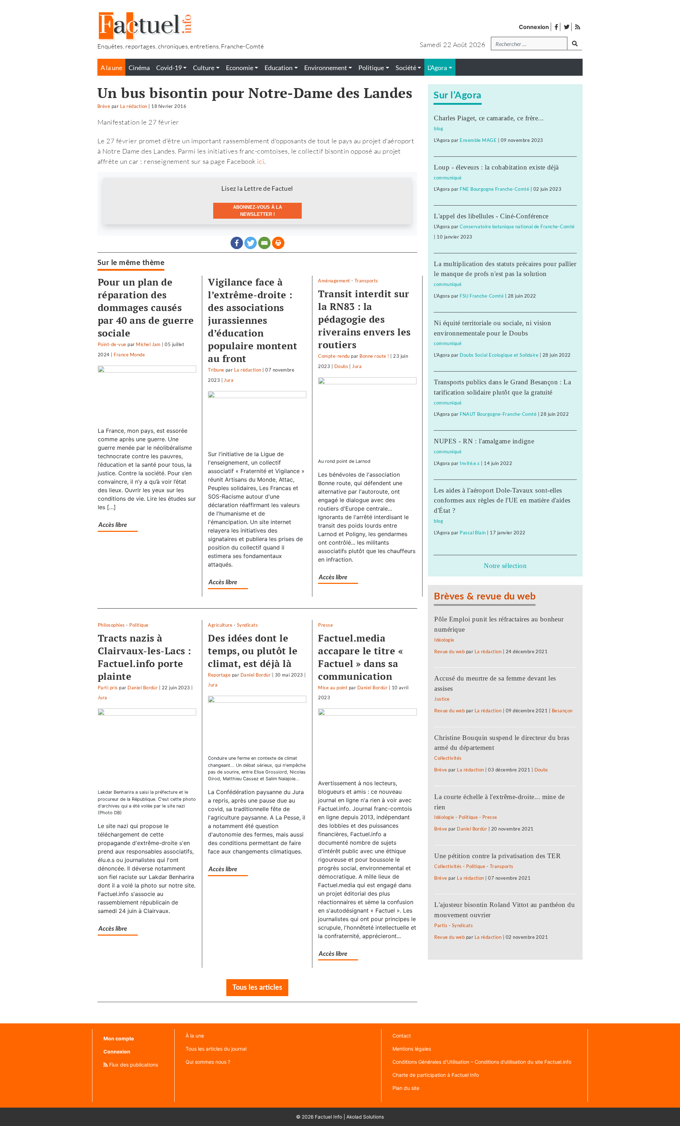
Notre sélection (505, 565)
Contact (401, 1036)
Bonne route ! (374, 356)
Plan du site (405, 1088)
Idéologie (444, 640)
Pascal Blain (473, 532)
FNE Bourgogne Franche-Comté (494, 189)
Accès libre (112, 525)
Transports (366, 280)
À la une (195, 1036)
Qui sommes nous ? (208, 1062)
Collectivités (447, 758)
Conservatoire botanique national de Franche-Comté (517, 226)
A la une (111, 67)
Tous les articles (257, 987)
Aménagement (334, 280)
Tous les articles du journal (216, 1049)
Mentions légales (411, 1049)
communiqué (447, 177)
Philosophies (111, 625)
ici (260, 161)
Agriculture (220, 625)
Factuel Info (328, 1117)
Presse (325, 625)
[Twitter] (250, 243)
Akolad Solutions (365, 1117)
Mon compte (118, 1038)
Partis (440, 925)
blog (438, 128)
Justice (441, 699)
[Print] (278, 243)
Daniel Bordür (143, 687)
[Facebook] (237, 243)
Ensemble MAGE (478, 140)
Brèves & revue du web (485, 596)
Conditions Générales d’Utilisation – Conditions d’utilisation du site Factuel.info (481, 1062)
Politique (138, 625)
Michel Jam (148, 344)
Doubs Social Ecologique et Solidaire (499, 355)
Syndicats (247, 625)
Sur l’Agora (457, 95)
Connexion (534, 26)
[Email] (264, 243)
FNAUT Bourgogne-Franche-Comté (498, 414)
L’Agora (437, 67)
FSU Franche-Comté (482, 296)
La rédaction (133, 106)
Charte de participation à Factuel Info (435, 1075)
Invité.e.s (470, 463)
